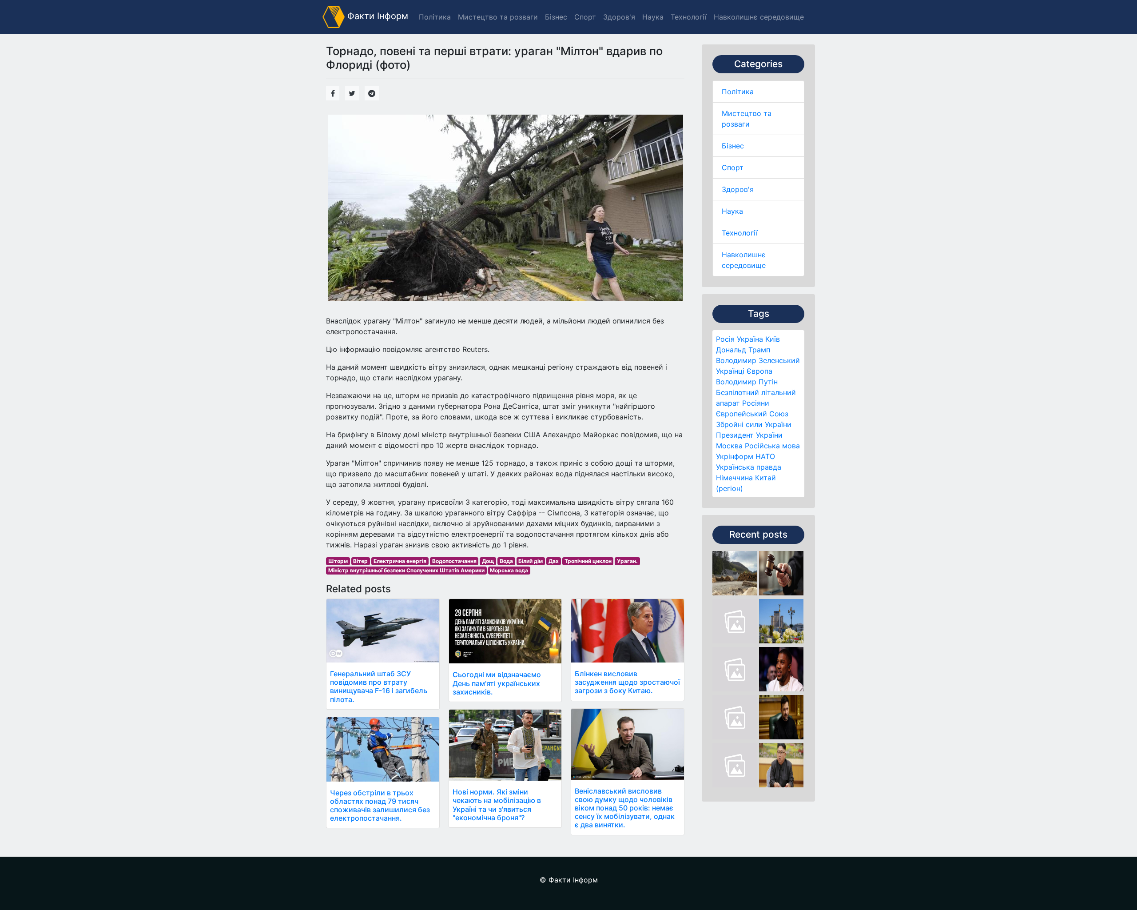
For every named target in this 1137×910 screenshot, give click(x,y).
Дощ (488, 561)
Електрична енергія (400, 561)
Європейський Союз (752, 413)
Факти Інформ (376, 16)
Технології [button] (689, 16)
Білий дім (530, 561)
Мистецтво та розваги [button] (498, 16)
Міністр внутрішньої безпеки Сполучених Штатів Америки (406, 570)
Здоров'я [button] (619, 16)
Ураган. (627, 561)
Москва (729, 445)
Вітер (360, 561)
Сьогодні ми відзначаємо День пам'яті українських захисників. (497, 683)
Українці (730, 371)
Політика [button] (435, 16)
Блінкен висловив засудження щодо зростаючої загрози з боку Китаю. (627, 682)
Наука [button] (653, 16)
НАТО (765, 456)
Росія (725, 339)
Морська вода (509, 570)
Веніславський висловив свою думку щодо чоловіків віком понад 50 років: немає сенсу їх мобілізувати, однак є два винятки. (625, 808)
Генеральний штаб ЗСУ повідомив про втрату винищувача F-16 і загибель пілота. (378, 686)
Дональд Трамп (743, 349)
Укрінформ (734, 456)
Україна (750, 339)
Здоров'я (738, 189)
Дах (554, 561)
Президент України (749, 435)
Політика (738, 91)
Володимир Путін (747, 381)
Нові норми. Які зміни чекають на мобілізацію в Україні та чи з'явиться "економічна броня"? (497, 804)
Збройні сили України (753, 424)
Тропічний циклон (588, 561)
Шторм (338, 561)
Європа (759, 371)
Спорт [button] (585, 16)
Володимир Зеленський (758, 360)
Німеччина (734, 477)
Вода (506, 561)
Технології (740, 232)
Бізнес (733, 145)
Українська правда (748, 467)
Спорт (732, 167)
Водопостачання (454, 561)
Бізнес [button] (556, 16)
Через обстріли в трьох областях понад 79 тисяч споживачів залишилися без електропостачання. (380, 805)
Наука (732, 211)
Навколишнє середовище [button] (759, 16)
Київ (772, 339)
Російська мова (772, 445)
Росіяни (755, 403)
